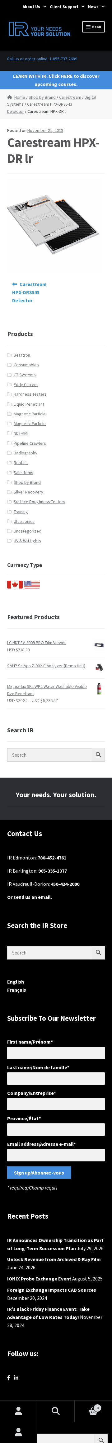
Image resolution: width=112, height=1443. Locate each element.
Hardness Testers (30, 394)
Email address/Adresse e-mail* (41, 1144)
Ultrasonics (24, 521)
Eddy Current (26, 384)
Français (16, 990)
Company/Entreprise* (31, 1093)
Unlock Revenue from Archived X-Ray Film (54, 1259)
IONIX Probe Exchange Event (39, 1278)
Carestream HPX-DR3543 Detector (29, 292)
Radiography (25, 453)
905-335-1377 (52, 871)
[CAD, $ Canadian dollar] (15, 587)
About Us (31, 6)
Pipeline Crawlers (30, 443)
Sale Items (23, 472)
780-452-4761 (52, 857)
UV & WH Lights (27, 541)
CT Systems (25, 375)
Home (19, 97)
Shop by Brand (42, 97)
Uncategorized (27, 531)
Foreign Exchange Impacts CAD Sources (51, 1290)
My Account (18, 1432)
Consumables (26, 365)
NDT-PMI (21, 433)
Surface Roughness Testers (39, 501)
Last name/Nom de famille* (38, 1067)
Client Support (64, 6)
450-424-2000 (65, 884)
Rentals (21, 462)
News (93, 6)
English (15, 982)
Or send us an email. (29, 897)
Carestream (70, 97)
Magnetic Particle (30, 414)
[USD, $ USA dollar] (32, 587)
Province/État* (24, 1118)
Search (56, 1411)
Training (21, 511)
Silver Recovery (28, 492)
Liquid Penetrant (29, 404)
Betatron (22, 355)
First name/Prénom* (30, 1042)
